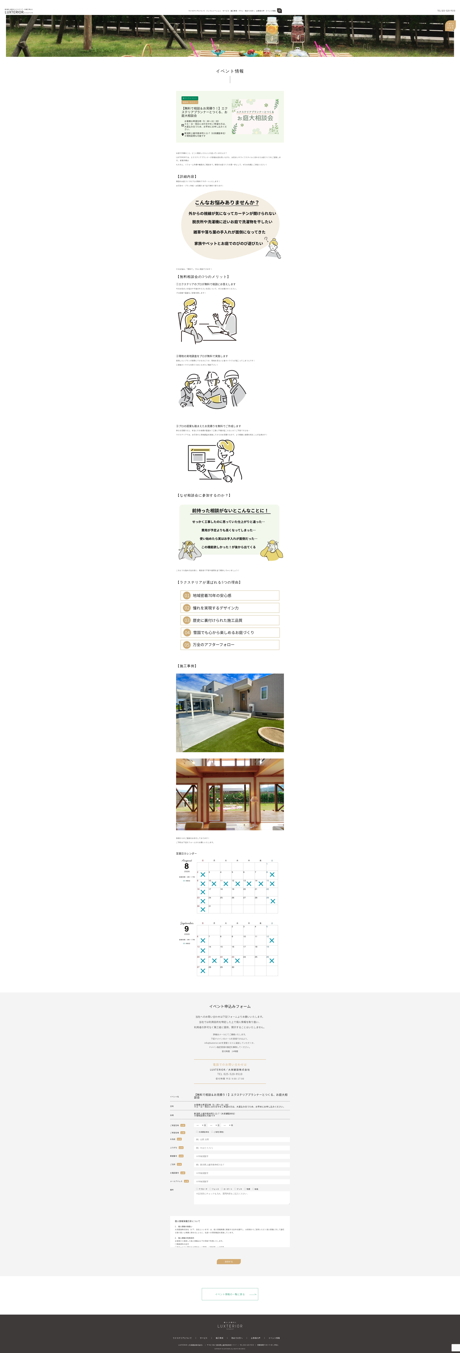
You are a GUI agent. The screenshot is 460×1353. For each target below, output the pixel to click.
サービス (226, 11)
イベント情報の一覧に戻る (230, 1294)
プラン (241, 11)
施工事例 (234, 11)
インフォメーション (213, 11)
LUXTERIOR (19, 11)
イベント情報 (271, 11)
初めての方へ (250, 11)
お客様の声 (260, 11)
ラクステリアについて (196, 11)
